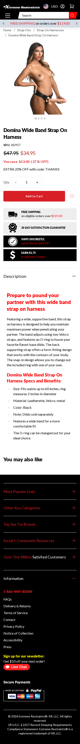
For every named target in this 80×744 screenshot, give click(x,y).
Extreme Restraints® (53, 729)
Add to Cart (34, 196)
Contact (9, 620)
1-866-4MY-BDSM (17, 591)
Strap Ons (24, 30)
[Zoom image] (40, 78)
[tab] (35, 118)
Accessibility (12, 640)
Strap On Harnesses (50, 30)
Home (7, 30)
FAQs (7, 599)
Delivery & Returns (17, 606)
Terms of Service (15, 613)
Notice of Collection (18, 633)
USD (47, 6)
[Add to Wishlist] (72, 196)
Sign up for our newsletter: (23, 656)
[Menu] (7, 15)
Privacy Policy (13, 626)
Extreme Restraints (32, 716)
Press (7, 647)
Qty (6, 182)
